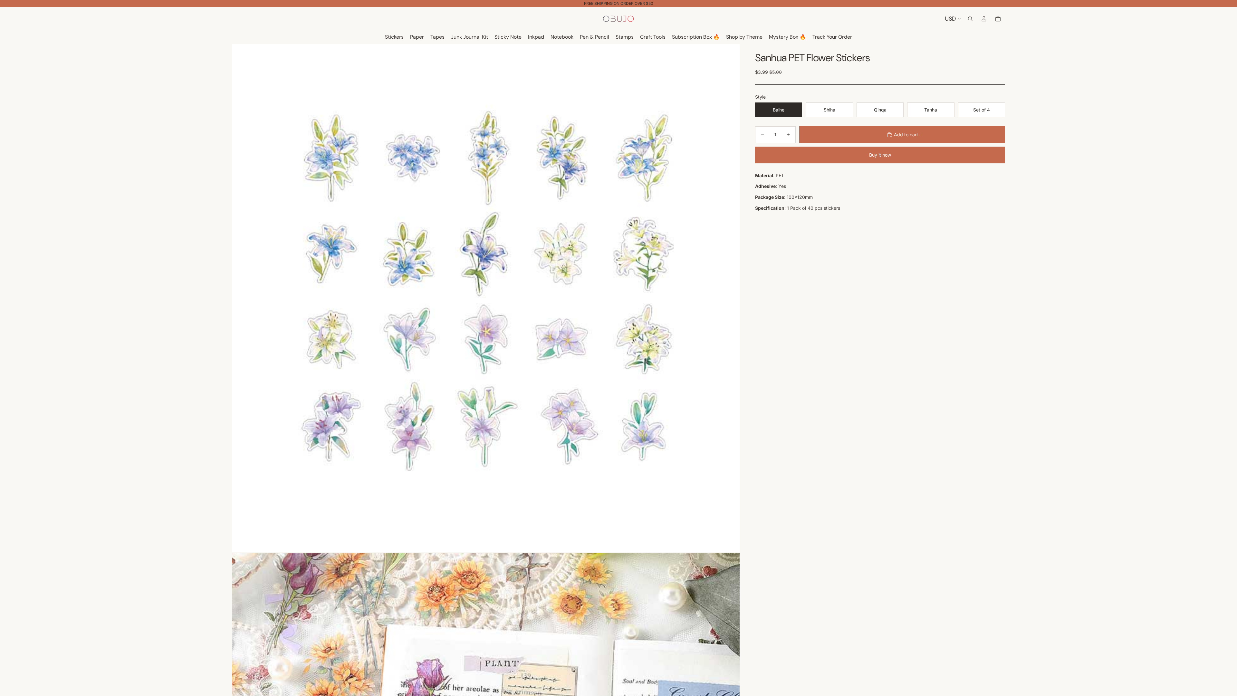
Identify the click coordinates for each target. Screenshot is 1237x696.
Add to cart (906, 134)
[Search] (970, 19)
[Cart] (998, 19)
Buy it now (880, 155)
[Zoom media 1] (486, 298)
